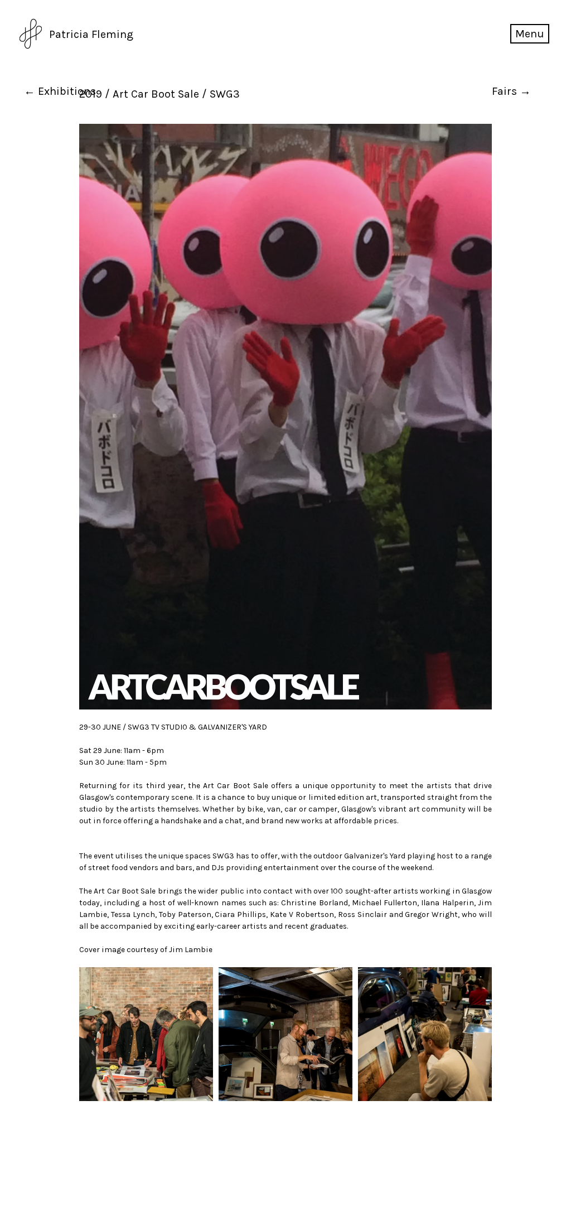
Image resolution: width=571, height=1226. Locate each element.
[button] (529, 34)
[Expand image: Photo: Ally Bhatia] (146, 1034)
